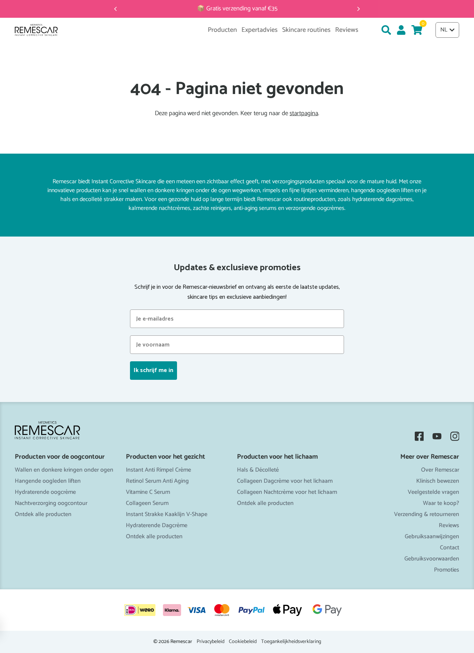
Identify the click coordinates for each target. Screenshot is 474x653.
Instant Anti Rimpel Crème (158, 470)
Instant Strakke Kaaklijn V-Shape (166, 514)
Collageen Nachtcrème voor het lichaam (287, 492)
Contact (449, 548)
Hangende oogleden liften (48, 481)
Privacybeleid (210, 642)
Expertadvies (259, 30)
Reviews (449, 525)
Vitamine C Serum (148, 492)
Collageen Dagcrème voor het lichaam (285, 481)
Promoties (446, 570)
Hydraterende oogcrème (45, 492)
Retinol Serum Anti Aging (157, 481)
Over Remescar (440, 470)
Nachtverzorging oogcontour (51, 503)
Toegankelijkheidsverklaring (291, 642)
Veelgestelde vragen (433, 492)
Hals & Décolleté (258, 470)
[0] (416, 30)
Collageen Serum (147, 503)
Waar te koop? (441, 503)
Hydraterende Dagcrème (156, 525)
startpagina (304, 113)
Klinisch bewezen (437, 481)
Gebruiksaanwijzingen (432, 537)
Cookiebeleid (243, 642)
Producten (222, 30)
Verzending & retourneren (426, 514)
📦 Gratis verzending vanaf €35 (237, 9)
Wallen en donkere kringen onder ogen (64, 470)
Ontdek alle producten (43, 514)
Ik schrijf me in (153, 370)
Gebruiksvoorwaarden (431, 559)
